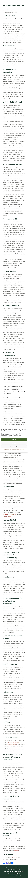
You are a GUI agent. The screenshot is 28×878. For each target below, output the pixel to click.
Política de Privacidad (15, 449)
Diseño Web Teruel (11, 875)
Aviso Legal (22, 449)
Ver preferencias (14, 446)
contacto (16, 850)
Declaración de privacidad (9, 514)
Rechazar (14, 443)
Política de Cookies (16, 873)
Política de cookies (7, 449)
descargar (14, 857)
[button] (26, 428)
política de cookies (12, 744)
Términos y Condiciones (14, 871)
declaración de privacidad (14, 742)
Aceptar (14, 439)
